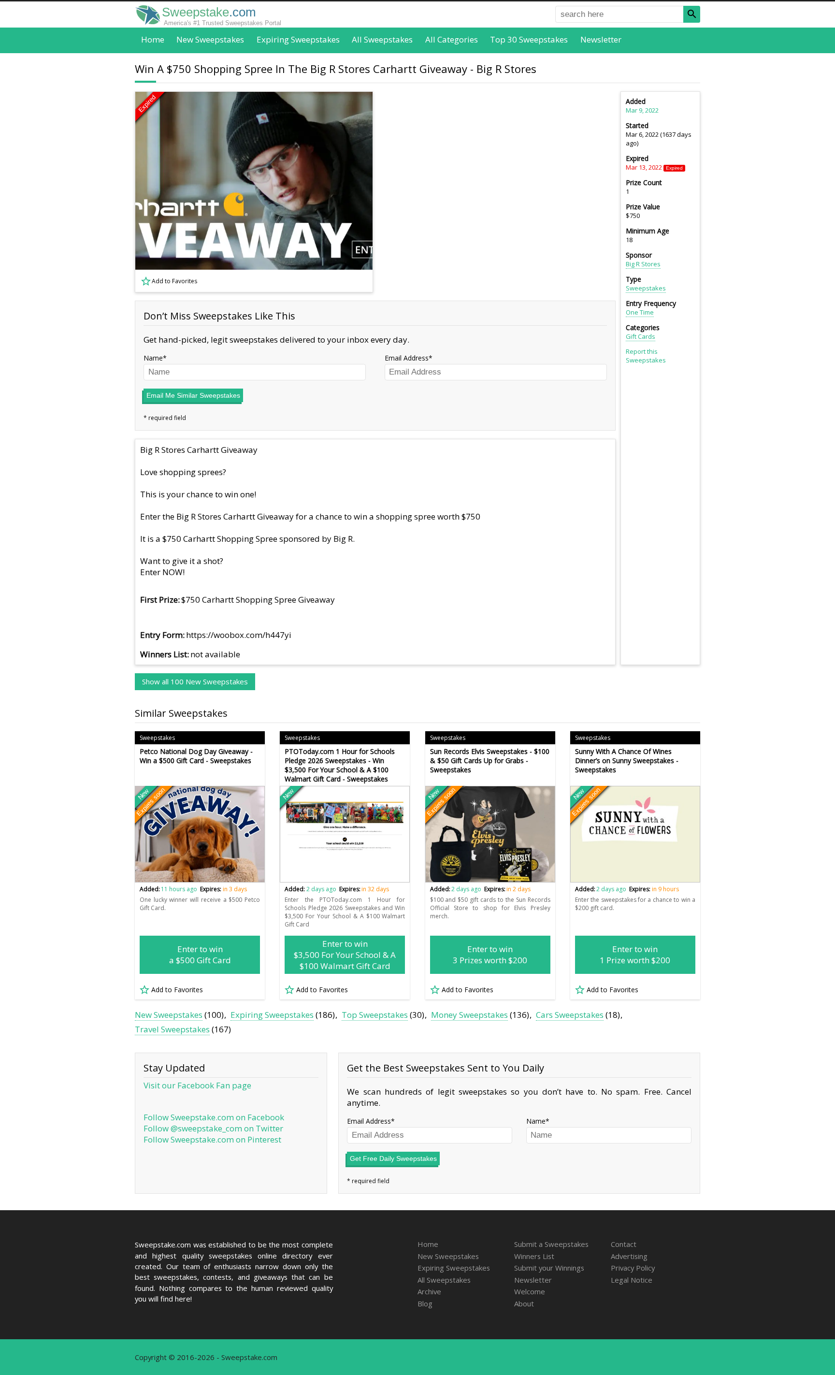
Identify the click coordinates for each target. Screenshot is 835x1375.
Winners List (534, 1256)
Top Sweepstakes (375, 1014)
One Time (640, 312)
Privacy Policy (633, 1268)
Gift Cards (640, 336)
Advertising (629, 1256)
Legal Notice (631, 1280)
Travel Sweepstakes (172, 1029)
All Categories (451, 39)
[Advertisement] (500, 192)
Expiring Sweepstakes (298, 39)
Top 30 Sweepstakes (529, 39)
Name (153, 357)
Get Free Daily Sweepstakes (393, 1158)
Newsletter (600, 39)
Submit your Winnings (549, 1268)
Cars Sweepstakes (570, 1014)
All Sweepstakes (382, 39)
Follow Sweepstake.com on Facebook (214, 1117)
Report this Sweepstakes (646, 355)
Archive (429, 1291)
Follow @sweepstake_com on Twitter (213, 1128)
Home (152, 39)
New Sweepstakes (210, 39)
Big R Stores (643, 264)
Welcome (529, 1291)
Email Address (407, 357)
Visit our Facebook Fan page (197, 1085)
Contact (623, 1244)
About (524, 1303)
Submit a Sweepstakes (551, 1244)
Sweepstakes (646, 288)
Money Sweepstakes (469, 1014)
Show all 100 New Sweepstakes (195, 681)
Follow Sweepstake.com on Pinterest (212, 1139)
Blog (425, 1303)
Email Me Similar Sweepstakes (193, 395)
